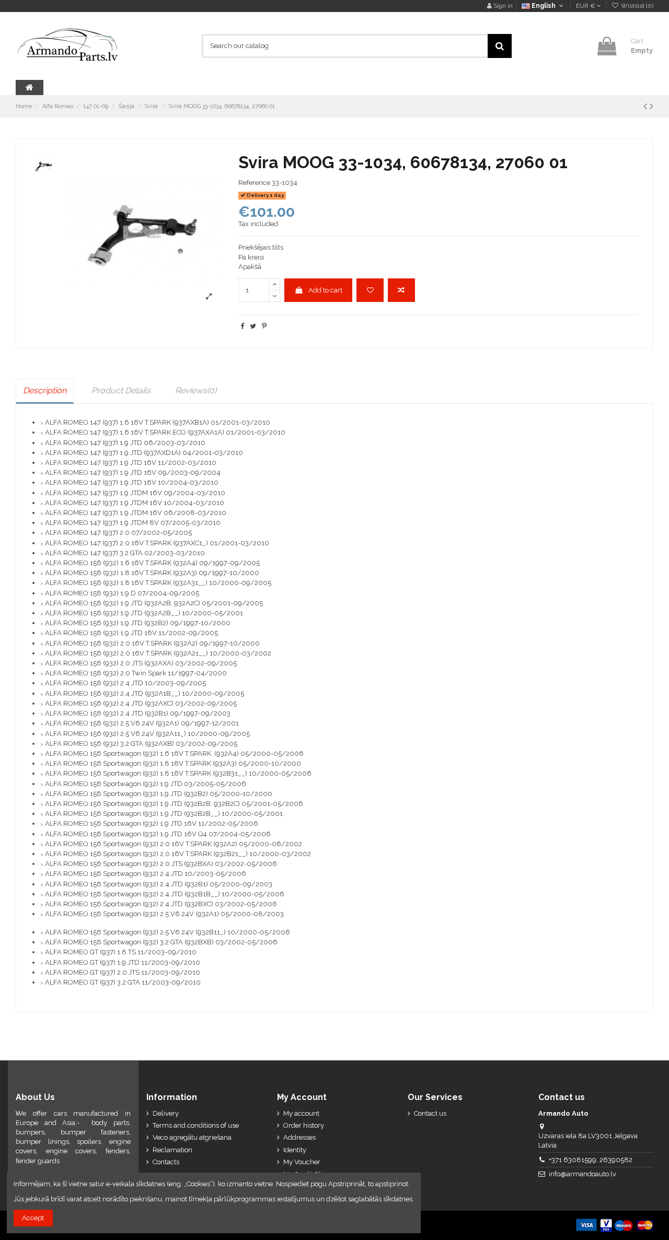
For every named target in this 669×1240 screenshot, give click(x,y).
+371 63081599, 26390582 (590, 1160)
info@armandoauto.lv (582, 1174)
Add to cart (325, 290)
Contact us (430, 1113)
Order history (303, 1125)
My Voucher (301, 1162)
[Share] (242, 326)
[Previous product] (646, 106)
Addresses (299, 1137)
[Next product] (651, 106)
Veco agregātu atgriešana (192, 1137)
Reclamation (172, 1150)
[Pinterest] (264, 326)
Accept (33, 1218)
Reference (254, 182)
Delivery (166, 1113)
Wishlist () (636, 5)
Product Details (121, 390)
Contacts (166, 1162)
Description (44, 390)
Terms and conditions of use (196, 1125)
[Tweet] (253, 326)
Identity (294, 1150)
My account (301, 1113)
